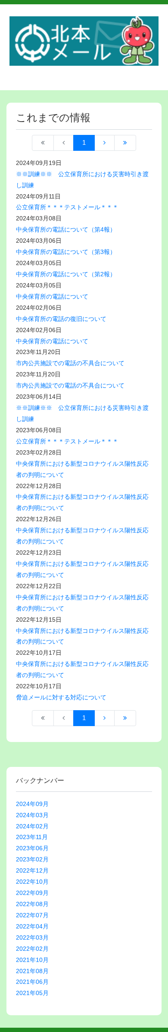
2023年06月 (32, 848)
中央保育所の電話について (52, 296)
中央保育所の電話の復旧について (61, 318)
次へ (104, 143)
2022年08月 (32, 904)
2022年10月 (32, 881)
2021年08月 (32, 971)
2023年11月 (32, 837)
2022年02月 (32, 948)
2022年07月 (32, 915)
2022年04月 (32, 926)
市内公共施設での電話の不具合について (70, 363)
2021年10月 (32, 959)
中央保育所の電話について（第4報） (66, 229)
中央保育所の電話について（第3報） (66, 251)
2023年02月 (32, 859)
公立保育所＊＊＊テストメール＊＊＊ (67, 207)
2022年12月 (32, 870)
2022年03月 (32, 937)
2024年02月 (32, 826)
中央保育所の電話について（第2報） (66, 274)
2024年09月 (32, 803)
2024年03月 (32, 815)
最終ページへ (125, 143)
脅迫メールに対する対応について (61, 697)
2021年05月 (32, 992)
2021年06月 (32, 981)
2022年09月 (32, 892)
